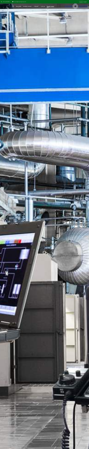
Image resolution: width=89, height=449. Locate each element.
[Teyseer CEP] (76, 6)
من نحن (43, 6)
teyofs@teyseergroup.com (20, 2)
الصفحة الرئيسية (50, 6)
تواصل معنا (18, 6)
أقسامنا (36, 6)
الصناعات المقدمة (27, 6)
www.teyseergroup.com (44, 242)
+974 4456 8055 (6, 2)
